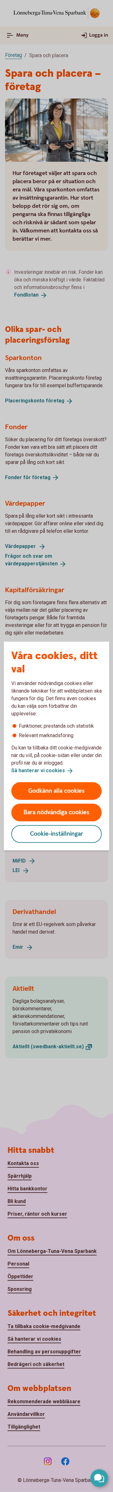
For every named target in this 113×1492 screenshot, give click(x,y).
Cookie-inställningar (56, 834)
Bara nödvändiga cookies (56, 812)
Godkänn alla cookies (56, 791)
